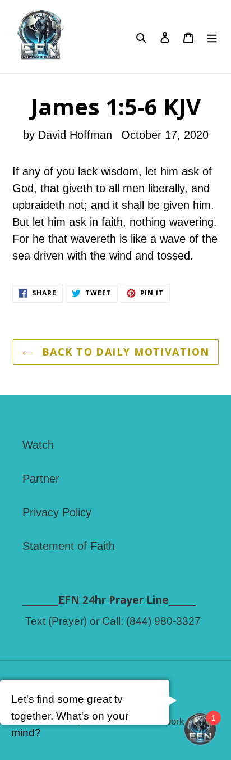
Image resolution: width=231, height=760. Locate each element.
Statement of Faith (68, 546)
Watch (38, 445)
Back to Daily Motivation (124, 351)
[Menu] (212, 36)
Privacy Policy (56, 512)
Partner (40, 478)
